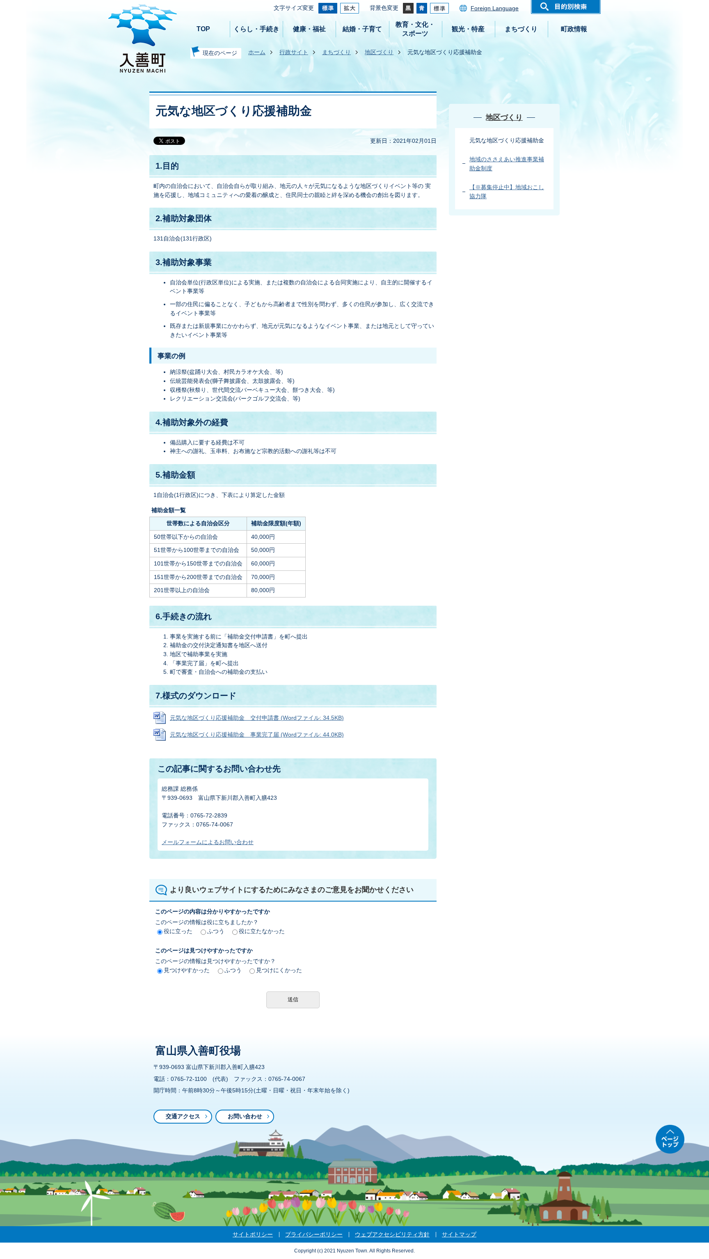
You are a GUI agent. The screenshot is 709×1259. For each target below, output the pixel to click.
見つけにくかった (279, 970)
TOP (203, 28)
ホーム (256, 52)
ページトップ (670, 1139)
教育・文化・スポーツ (415, 29)
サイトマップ (459, 1234)
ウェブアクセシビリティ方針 (392, 1234)
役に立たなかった (262, 931)
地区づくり (379, 52)
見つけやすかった (187, 970)
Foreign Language (495, 8)
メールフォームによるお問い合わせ (208, 842)
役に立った (178, 931)
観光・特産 (468, 28)
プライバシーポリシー (314, 1234)
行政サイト (293, 52)
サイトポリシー (253, 1234)
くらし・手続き (256, 28)
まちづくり (521, 28)
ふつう (215, 931)
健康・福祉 (309, 28)
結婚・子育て (362, 28)
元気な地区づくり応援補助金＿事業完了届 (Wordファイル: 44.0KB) (257, 734)
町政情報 (574, 28)
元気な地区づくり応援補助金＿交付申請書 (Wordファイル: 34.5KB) (257, 717)
